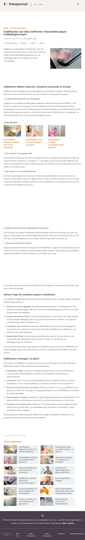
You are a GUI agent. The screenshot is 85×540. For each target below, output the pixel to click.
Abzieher (61, 387)
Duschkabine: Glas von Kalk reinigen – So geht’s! (34, 142)
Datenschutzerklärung (77, 533)
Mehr (42, 43)
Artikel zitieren (11, 43)
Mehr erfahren (68, 523)
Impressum (61, 533)
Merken (24, 43)
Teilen (33, 43)
